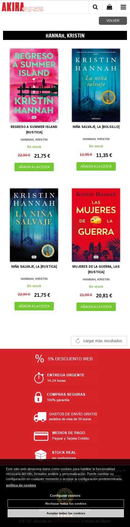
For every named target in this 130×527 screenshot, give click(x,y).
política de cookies (21, 485)
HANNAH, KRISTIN (34, 139)
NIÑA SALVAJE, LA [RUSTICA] (34, 267)
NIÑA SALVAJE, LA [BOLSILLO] (96, 127)
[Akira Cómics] (23, 8)
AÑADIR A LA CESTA (34, 167)
